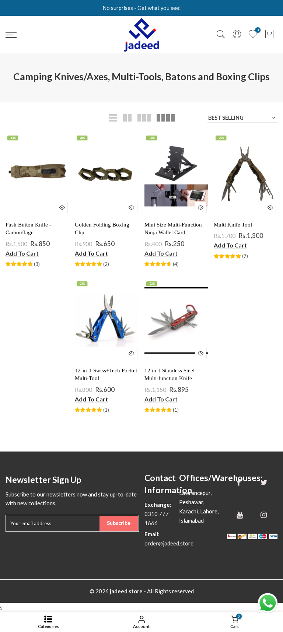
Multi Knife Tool (233, 225)
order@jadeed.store (168, 543)
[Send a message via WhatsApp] (267, 603)
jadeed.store (126, 591)
